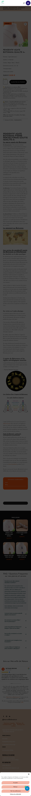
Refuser (15, 786)
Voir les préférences (15, 791)
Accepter (15, 782)
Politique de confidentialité (15, 794)
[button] (28, 774)
